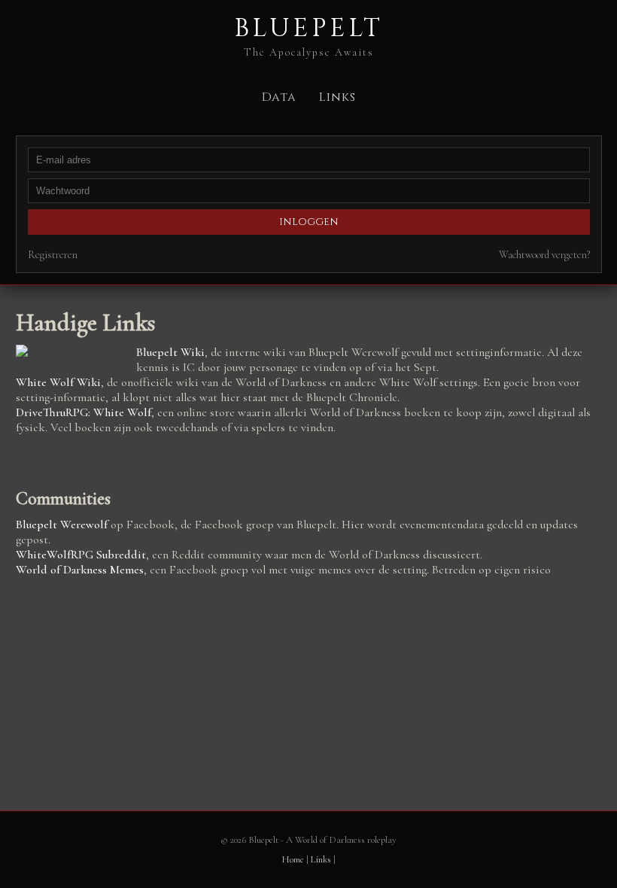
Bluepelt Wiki (170, 352)
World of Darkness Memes (80, 569)
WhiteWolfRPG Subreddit (81, 554)
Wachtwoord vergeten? (544, 254)
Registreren (53, 254)
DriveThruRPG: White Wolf (83, 412)
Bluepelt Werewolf (62, 524)
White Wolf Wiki (58, 382)
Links (337, 97)
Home (292, 859)
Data (279, 97)
